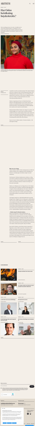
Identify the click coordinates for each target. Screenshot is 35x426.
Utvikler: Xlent (32, 423)
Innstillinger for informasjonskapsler (29, 425)
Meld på (32, 386)
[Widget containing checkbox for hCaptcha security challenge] (7, 394)
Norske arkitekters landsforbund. (30, 411)
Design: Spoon (28, 423)
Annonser (21, 403)
